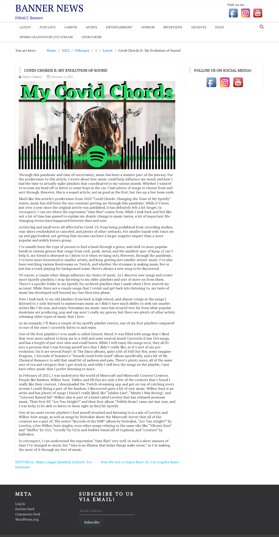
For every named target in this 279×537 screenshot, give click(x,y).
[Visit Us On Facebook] (233, 12)
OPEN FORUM (92, 37)
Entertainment (119, 27)
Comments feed (27, 514)
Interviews (172, 27)
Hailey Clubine (32, 77)
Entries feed (24, 508)
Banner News (49, 7)
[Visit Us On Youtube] (258, 12)
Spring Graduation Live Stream (46, 37)
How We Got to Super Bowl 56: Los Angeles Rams (140, 462)
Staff (219, 27)
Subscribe (91, 522)
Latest (25, 27)
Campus (70, 27)
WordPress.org (27, 519)
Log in (20, 503)
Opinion (148, 27)
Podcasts (48, 27)
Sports (91, 27)
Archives (198, 27)
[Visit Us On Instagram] (245, 12)
